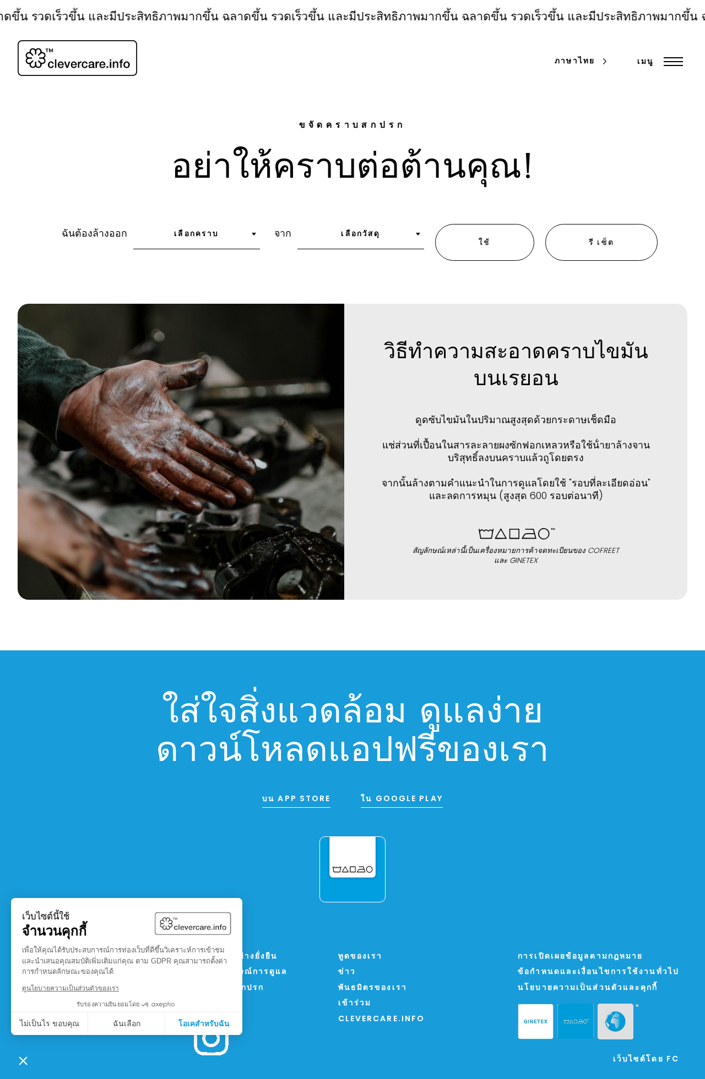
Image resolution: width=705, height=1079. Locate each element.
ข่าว (347, 972)
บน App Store (296, 799)
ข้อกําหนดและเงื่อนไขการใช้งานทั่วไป (598, 972)
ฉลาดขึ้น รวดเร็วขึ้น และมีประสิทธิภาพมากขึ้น (327, 17)
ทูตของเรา (360, 956)
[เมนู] (671, 61)
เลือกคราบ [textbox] (196, 234)
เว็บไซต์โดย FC (646, 1059)
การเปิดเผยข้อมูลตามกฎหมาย (580, 956)
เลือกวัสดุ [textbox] (360, 234)
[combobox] (196, 237)
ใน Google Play (401, 799)
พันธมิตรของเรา (372, 988)
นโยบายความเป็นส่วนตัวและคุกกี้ (588, 988)
